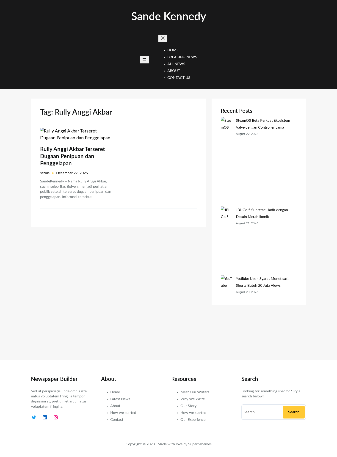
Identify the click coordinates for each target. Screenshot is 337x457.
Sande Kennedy (168, 16)
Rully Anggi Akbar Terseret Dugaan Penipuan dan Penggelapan (72, 156)
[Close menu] (162, 38)
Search (293, 412)
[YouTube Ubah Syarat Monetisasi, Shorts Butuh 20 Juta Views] (226, 313)
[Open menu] (144, 59)
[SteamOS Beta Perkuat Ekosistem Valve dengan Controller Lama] (226, 161)
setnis (45, 173)
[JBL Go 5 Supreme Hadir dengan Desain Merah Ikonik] (226, 240)
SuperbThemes (200, 444)
